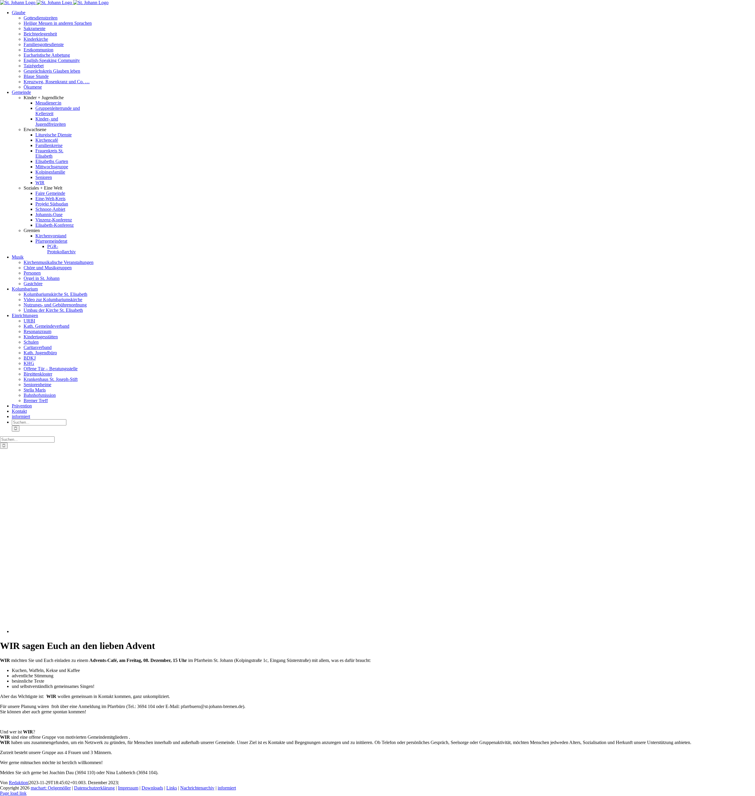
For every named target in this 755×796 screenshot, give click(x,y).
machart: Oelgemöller (51, 787)
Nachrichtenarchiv (197, 787)
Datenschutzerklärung (94, 787)
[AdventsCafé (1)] (136, 631)
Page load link (13, 793)
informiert (227, 787)
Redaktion (18, 782)
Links (171, 787)
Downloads (152, 787)
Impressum (128, 787)
